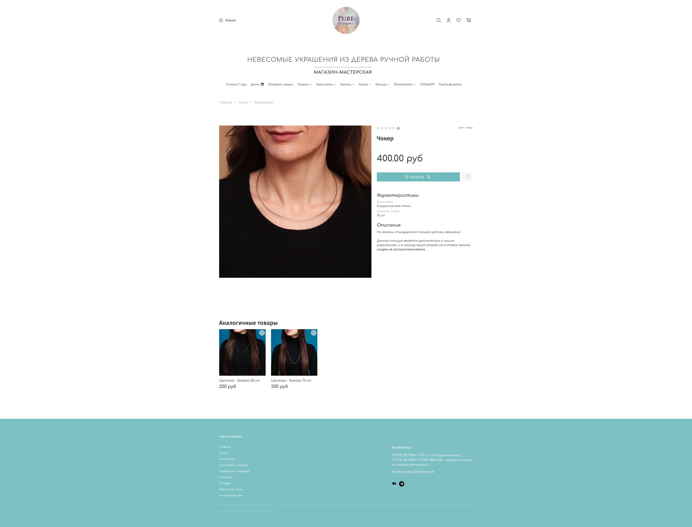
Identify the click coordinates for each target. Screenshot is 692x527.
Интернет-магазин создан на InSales (246, 511)
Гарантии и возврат (234, 471)
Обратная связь (231, 489)
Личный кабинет (231, 495)
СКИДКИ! (427, 84)
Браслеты (324, 84)
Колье (363, 84)
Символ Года (236, 84)
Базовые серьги (281, 84)
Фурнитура (263, 102)
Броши (345, 84)
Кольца (381, 84)
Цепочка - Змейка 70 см (291, 380)
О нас (223, 453)
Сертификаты (450, 84)
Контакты (227, 459)
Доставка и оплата (233, 465)
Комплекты (403, 84)
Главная (225, 102)
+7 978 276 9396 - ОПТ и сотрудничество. (426, 455)
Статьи (225, 477)
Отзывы (225, 483)
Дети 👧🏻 (257, 84)
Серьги (303, 84)
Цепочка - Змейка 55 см (239, 380)
